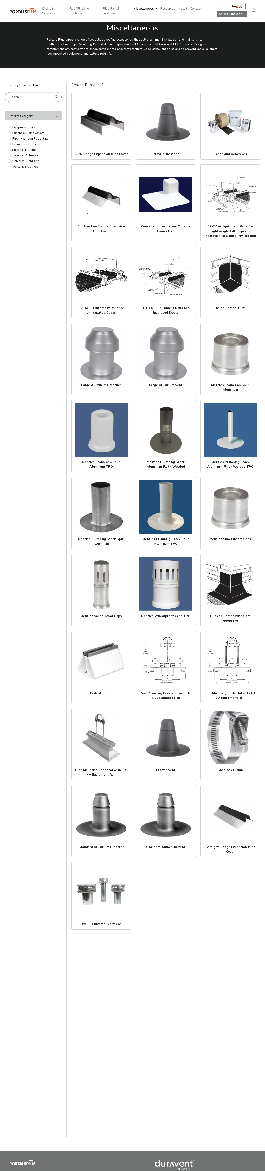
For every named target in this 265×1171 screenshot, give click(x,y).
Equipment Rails (24, 127)
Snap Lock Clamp (24, 150)
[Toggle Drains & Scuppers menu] (65, 11)
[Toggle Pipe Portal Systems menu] (129, 11)
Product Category (21, 116)
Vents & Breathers (25, 167)
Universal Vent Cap (26, 161)
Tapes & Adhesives (26, 155)
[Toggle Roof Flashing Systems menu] (99, 11)
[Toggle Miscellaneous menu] (156, 8)
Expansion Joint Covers (28, 133)
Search (33, 183)
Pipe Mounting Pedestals (30, 138)
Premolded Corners (26, 144)
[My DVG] (237, 6)
